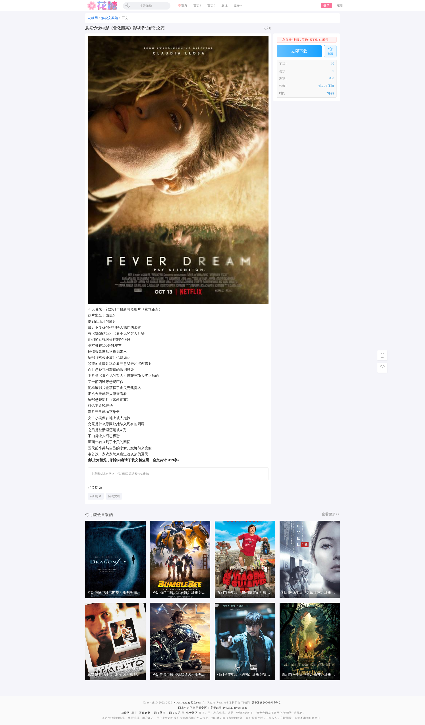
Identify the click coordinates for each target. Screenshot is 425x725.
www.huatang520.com (187, 702)
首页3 (211, 5)
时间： (283, 93)
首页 (184, 5)
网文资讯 (175, 712)
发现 (224, 5)
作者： (283, 86)
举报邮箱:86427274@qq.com (228, 707)
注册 (340, 5)
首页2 (197, 5)
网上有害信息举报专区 (192, 707)
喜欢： (283, 71)
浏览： (283, 78)
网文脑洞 (160, 712)
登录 (326, 5)
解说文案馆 (109, 18)
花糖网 (102, 5)
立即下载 (299, 51)
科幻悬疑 (96, 496)
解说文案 (114, 496)
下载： (283, 64)
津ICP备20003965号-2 (266, 702)
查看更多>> (331, 514)
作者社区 (192, 712)
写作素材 (145, 712)
